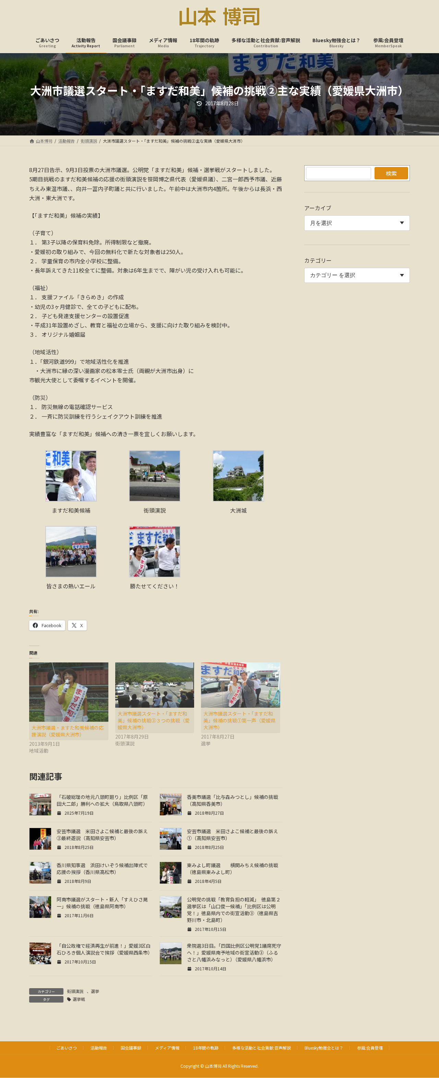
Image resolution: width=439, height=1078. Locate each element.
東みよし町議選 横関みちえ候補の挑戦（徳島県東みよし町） (232, 868)
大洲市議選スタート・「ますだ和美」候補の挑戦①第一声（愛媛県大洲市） (239, 720)
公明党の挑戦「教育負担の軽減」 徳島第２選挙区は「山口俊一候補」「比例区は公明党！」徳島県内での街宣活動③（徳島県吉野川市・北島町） (234, 909)
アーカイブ (317, 208)
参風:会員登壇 (370, 1048)
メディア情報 (167, 1048)
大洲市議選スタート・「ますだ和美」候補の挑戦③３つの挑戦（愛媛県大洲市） (154, 720)
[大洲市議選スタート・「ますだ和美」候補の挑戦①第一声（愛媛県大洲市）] (240, 685)
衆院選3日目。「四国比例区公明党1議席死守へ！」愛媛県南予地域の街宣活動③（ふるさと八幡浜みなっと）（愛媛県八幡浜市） (234, 952)
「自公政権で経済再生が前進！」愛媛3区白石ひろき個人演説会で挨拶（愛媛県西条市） (105, 949)
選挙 (95, 991)
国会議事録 (131, 1048)
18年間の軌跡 (205, 1048)
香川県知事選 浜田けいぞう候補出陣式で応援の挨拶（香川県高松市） (102, 868)
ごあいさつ (66, 1048)
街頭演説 (75, 991)
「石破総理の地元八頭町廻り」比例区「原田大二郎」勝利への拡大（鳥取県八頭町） (102, 800)
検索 (391, 173)
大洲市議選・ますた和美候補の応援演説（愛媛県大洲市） (68, 731)
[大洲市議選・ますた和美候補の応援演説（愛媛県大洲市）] (68, 692)
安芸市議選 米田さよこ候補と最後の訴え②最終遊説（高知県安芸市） (102, 834)
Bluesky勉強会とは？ (324, 1048)
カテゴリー (318, 260)
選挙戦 (79, 999)
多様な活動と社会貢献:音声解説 (261, 1048)
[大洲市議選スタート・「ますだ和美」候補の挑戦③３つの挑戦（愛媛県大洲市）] (154, 685)
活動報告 (99, 1048)
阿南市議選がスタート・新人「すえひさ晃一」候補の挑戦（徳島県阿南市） (102, 903)
